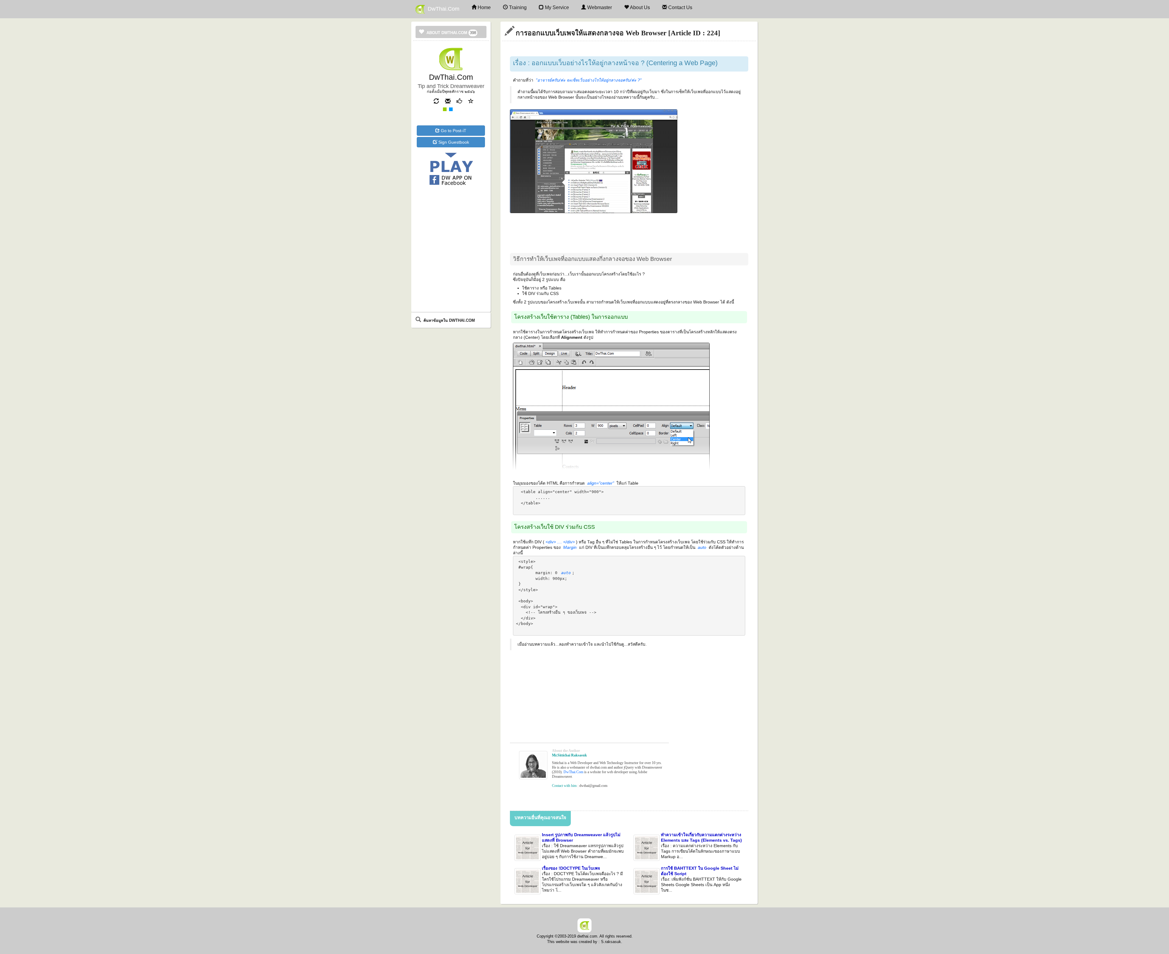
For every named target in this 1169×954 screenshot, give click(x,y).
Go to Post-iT (453, 130)
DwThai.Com (442, 9)
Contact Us (679, 7)
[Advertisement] (450, 211)
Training (517, 7)
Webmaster (599, 7)
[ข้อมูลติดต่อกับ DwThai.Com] (445, 100)
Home (483, 7)
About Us (639, 7)
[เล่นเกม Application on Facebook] (451, 170)
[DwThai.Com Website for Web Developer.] (584, 925)
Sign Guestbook (453, 142)
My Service (556, 7)
